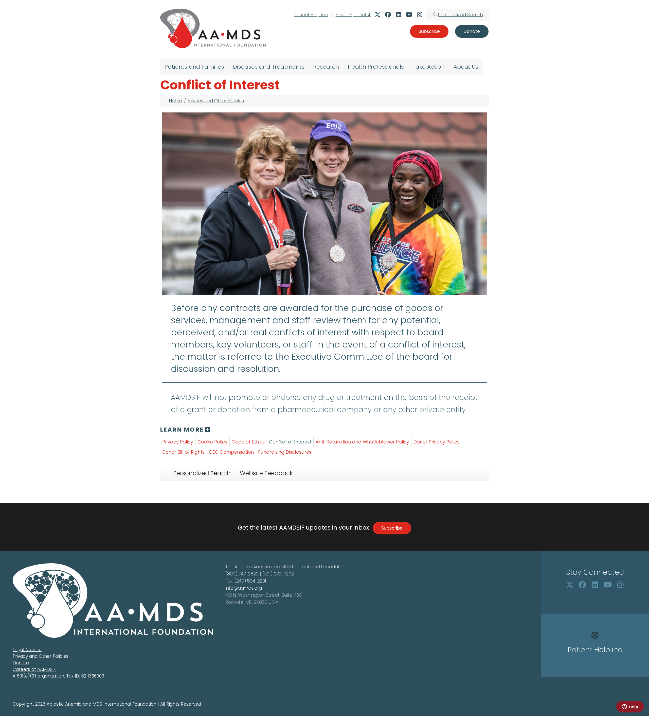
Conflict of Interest (290, 442)
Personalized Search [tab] (202, 473)
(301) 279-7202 (278, 574)
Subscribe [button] (429, 31)
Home (175, 101)
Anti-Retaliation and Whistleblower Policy (362, 442)
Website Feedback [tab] (266, 473)
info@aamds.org (243, 588)
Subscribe (392, 528)
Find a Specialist (353, 14)
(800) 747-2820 (242, 574)
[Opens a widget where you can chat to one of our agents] (630, 707)
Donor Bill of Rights (183, 452)
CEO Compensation (231, 452)
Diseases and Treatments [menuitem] (268, 67)
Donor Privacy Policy (436, 442)
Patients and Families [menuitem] (194, 67)
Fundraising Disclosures (284, 452)
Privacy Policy (177, 442)
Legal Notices (27, 650)
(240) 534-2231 (250, 581)
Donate (21, 663)
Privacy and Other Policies (216, 101)
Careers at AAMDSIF (34, 669)
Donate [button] (472, 31)
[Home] (213, 28)
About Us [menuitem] (466, 67)
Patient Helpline (311, 14)
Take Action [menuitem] (428, 67)
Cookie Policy (212, 442)
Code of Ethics (248, 442)
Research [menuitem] (326, 67)
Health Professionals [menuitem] (376, 67)
